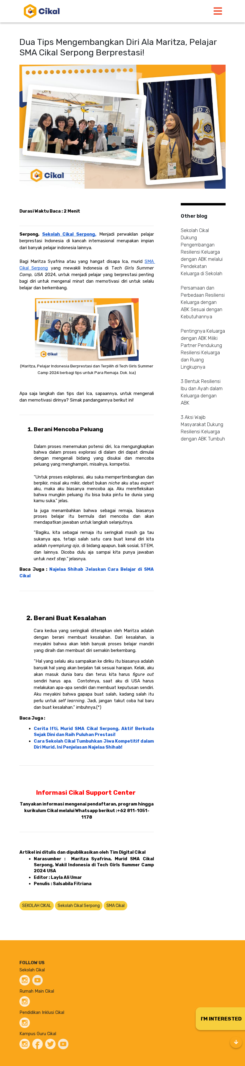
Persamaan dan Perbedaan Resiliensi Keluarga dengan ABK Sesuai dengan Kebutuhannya (203, 302)
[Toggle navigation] (218, 11)
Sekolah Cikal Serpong (79, 905)
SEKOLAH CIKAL (36, 905)
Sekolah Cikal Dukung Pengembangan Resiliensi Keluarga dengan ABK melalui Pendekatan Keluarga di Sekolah (202, 252)
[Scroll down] (236, 1042)
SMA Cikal (115, 905)
